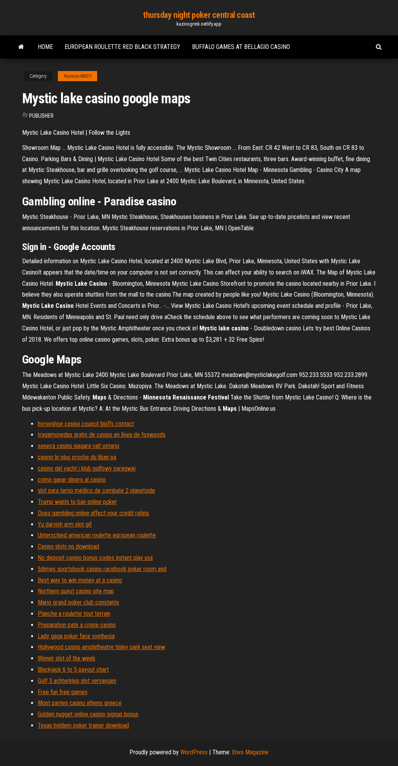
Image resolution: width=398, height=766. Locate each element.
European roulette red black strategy (122, 46)
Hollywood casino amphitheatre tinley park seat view (101, 647)
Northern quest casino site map (76, 591)
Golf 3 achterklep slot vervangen (77, 680)
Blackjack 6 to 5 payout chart (73, 669)
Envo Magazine (250, 752)
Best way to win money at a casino (80, 580)
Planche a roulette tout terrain (74, 613)
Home (45, 46)
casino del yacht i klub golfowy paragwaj (87, 468)
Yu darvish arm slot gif (65, 524)
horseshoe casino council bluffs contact (86, 423)
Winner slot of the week (66, 658)
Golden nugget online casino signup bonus (88, 714)
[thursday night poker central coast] (21, 47)
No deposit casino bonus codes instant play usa (95, 557)
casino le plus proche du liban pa (77, 457)
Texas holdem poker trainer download (83, 725)
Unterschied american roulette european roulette (97, 535)
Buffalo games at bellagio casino (241, 46)
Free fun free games (62, 692)
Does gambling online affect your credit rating (93, 513)
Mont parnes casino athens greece (80, 703)
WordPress (194, 752)
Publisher (41, 116)
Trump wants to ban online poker (77, 501)
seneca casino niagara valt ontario (78, 446)
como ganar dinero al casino (72, 479)
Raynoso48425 (77, 76)
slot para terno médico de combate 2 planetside (96, 490)
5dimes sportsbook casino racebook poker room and (102, 569)
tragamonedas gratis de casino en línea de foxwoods (102, 434)
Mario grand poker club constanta (78, 602)
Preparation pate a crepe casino (77, 625)
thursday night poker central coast (199, 15)
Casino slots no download (68, 546)
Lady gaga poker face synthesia (76, 636)
